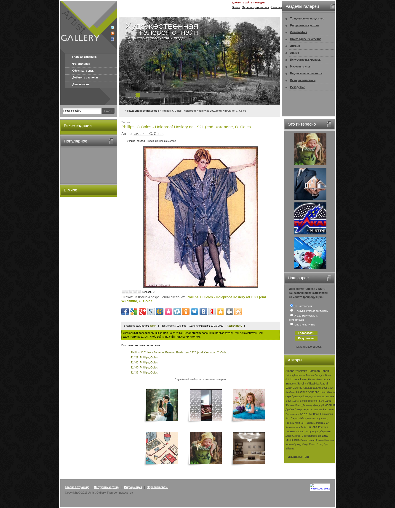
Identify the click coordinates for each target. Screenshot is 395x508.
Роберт (312, 427)
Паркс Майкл (298, 418)
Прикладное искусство (305, 39)
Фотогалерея (81, 63)
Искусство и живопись (305, 59)
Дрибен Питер (294, 409)
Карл (303, 414)
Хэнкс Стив (315, 444)
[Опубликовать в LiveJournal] (151, 311)
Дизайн (295, 46)
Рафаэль (310, 423)
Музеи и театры (300, 66)
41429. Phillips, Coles (144, 357)
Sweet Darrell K (294, 388)
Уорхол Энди (307, 440)
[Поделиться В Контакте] (203, 311)
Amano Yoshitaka (296, 371)
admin (152, 325)
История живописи (302, 80)
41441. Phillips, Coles (144, 362)
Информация (133, 487)
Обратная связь (83, 70)
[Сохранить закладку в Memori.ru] (168, 311)
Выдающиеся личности (306, 73)
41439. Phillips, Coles (144, 372)
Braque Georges (315, 375)
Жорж (306, 409)
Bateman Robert (319, 371)
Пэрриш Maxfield (295, 423)
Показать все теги (297, 456)
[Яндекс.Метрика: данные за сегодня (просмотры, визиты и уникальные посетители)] (320, 487)
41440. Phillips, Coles (144, 367)
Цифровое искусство (304, 25)
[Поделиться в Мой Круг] (177, 311)
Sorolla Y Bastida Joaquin (313, 383)
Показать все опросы (308, 346)
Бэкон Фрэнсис (309, 400)
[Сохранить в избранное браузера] (220, 311)
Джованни (328, 405)
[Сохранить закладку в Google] (133, 311)
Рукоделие (297, 87)
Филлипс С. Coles (148, 134)
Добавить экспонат (85, 77)
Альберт (290, 392)
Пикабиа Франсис (317, 418)
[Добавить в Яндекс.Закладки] (212, 311)
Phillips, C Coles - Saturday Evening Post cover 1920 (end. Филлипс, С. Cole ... (180, 352)
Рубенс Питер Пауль (307, 431)
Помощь (276, 7)
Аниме (294, 52)
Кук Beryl (314, 414)
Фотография (298, 32)
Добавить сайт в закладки (248, 2)
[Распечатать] (229, 311)
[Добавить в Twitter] (194, 311)
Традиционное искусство (143, 110)
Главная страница (84, 57)
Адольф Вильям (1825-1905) (318, 388)
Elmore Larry (298, 379)
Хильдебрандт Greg (297, 444)
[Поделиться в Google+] (142, 311)
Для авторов (80, 84)
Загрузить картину (106, 487)
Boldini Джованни (295, 375)
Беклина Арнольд (307, 392)
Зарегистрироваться (255, 7)
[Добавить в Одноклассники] (185, 311)
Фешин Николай (325, 440)
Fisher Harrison (317, 379)
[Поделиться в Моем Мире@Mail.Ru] (159, 311)
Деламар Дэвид (311, 405)
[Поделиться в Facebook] (125, 311)
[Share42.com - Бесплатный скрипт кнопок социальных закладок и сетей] (238, 311)
